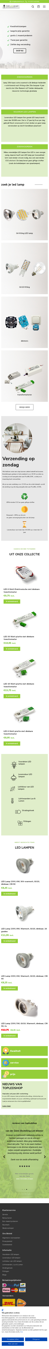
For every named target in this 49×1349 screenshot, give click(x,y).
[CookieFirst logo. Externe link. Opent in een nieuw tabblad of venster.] (3, 1310)
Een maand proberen (10, 1221)
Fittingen (27, 821)
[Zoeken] (32, 6)
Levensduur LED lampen (25, 775)
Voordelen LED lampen (24, 762)
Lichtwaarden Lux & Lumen (27, 799)
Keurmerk (5, 1225)
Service (5, 1214)
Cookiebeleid (7, 1245)
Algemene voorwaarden (11, 1238)
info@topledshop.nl (18, 1)
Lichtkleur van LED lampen (26, 788)
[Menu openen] (44, 6)
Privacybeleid (7, 1241)
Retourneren (7, 1218)
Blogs (4, 1275)
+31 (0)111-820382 (33, 1)
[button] (4, 1157)
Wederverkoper (8, 1228)
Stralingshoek (28, 810)
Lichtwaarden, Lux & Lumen (12, 1265)
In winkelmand (12, 601)
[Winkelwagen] (38, 6)
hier (21, 1332)
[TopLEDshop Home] (11, 6)
